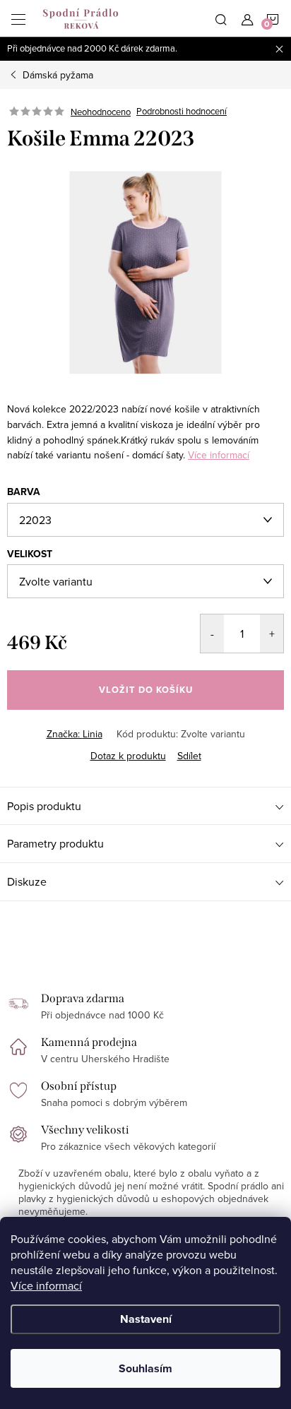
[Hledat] (221, 18)
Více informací (46, 1285)
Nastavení (146, 1319)
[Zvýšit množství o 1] (271, 633)
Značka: (74, 734)
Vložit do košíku (146, 689)
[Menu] (18, 18)
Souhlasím (145, 1368)
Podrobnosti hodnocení (181, 111)
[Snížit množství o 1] (212, 633)
